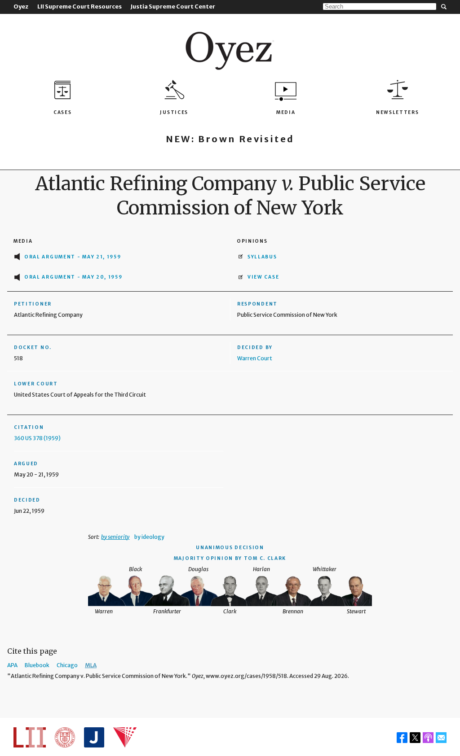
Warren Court (254, 358)
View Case (263, 277)
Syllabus (262, 257)
